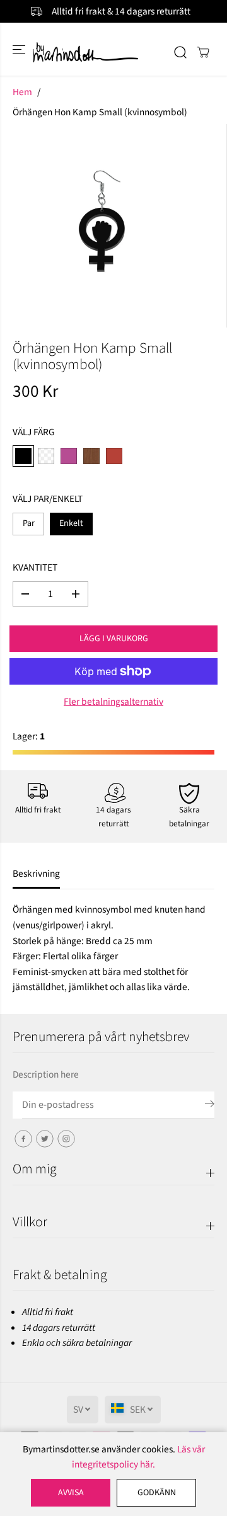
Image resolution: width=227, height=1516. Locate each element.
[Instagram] (66, 1138)
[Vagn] (203, 52)
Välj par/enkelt (48, 499)
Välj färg (34, 432)
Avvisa (71, 1492)
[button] (20, 49)
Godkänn (156, 1492)
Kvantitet (35, 567)
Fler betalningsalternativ (113, 702)
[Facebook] (23, 1138)
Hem (22, 92)
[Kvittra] (44, 1138)
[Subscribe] (209, 1105)
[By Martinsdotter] (114, 52)
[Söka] (180, 52)
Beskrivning (36, 874)
